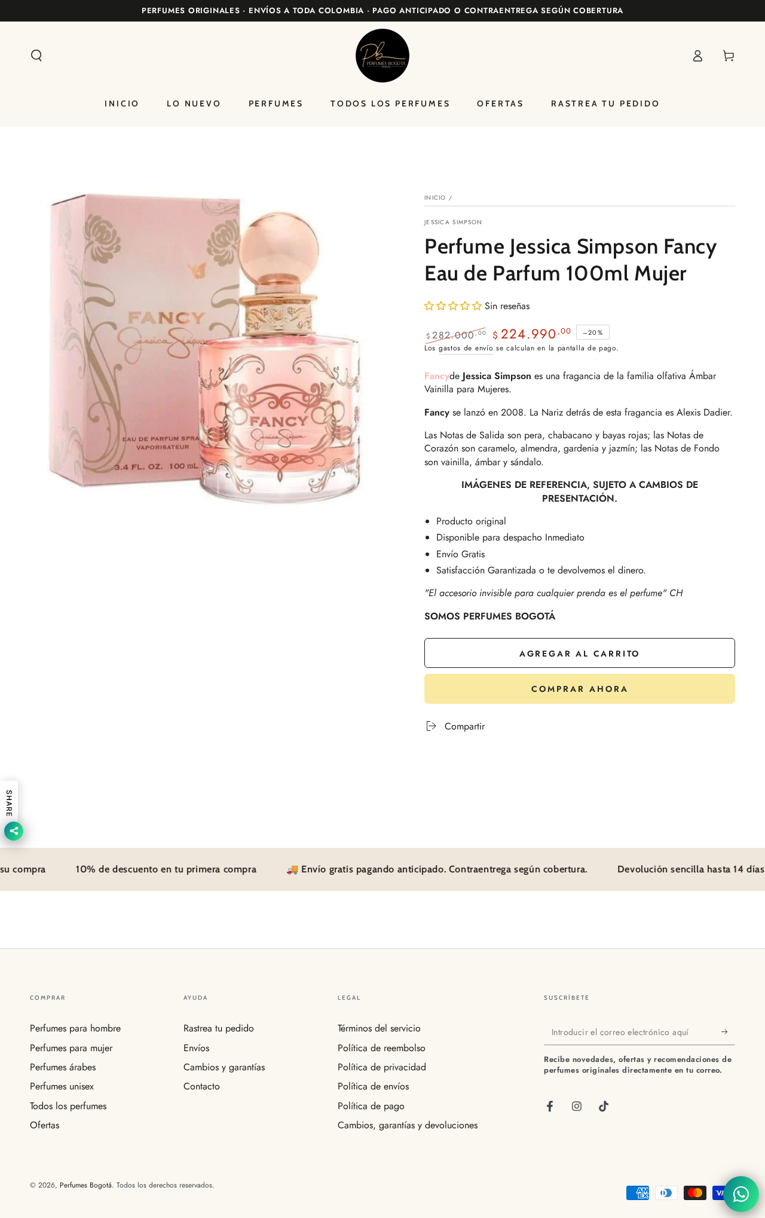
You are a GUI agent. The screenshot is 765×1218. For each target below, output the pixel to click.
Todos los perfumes (68, 1106)
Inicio (435, 197)
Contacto (201, 1086)
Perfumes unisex (62, 1086)
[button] (36, 55)
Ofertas (44, 1125)
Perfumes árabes (63, 1067)
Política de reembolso (382, 1048)
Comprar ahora (580, 689)
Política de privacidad (382, 1067)
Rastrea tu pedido (218, 1028)
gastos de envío (466, 348)
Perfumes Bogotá (86, 1185)
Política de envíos (373, 1086)
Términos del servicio (379, 1028)
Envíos (196, 1048)
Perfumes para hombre (75, 1028)
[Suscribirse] (728, 1031)
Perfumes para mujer (71, 1048)
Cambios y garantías (224, 1067)
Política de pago (371, 1106)
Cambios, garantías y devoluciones (408, 1125)
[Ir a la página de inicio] (382, 56)
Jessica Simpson (453, 222)
